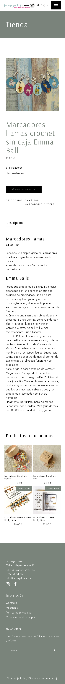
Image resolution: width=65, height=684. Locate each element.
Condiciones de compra (20, 617)
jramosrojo (52, 678)
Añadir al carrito (24, 189)
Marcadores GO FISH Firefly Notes (44, 519)
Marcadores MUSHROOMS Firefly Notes (17, 519)
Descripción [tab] (14, 223)
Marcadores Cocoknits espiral (15, 477)
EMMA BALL (32, 200)
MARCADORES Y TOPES (39, 204)
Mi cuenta (12, 608)
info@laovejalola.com (19, 578)
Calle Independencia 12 (20, 565)
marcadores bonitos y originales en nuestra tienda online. (31, 257)
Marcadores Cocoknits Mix (44, 477)
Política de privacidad (18, 612)
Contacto (11, 603)
